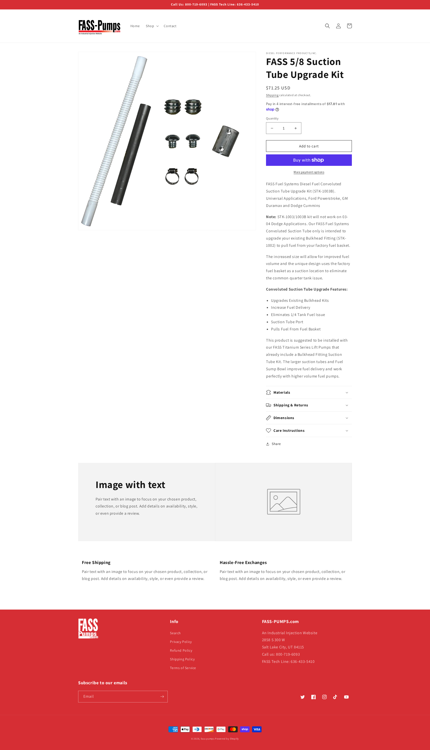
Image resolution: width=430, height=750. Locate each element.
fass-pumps (208, 738)
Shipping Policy (182, 659)
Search (175, 633)
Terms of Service (183, 668)
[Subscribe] (162, 696)
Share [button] (276, 443)
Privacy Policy (181, 641)
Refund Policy (181, 650)
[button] (152, 26)
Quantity (272, 118)
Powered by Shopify (227, 738)
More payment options (309, 172)
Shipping (272, 95)
